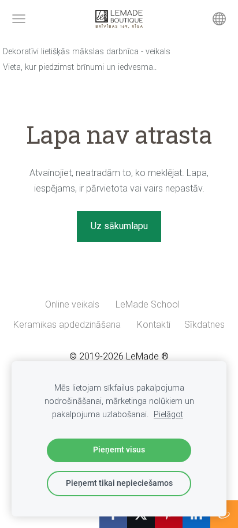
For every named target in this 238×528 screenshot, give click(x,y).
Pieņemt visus (119, 450)
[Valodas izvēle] (219, 19)
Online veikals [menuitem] (72, 304)
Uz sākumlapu (119, 225)
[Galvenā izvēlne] (19, 19)
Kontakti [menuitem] (153, 324)
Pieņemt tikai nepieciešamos (119, 483)
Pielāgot (168, 415)
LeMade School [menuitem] (148, 304)
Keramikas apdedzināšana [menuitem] (67, 324)
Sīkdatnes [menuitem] (204, 324)
